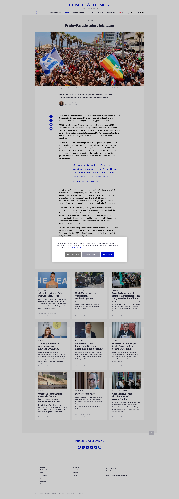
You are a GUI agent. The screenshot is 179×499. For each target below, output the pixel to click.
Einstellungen (91, 254)
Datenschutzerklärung (73, 248)
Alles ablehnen (73, 254)
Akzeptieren (107, 254)
